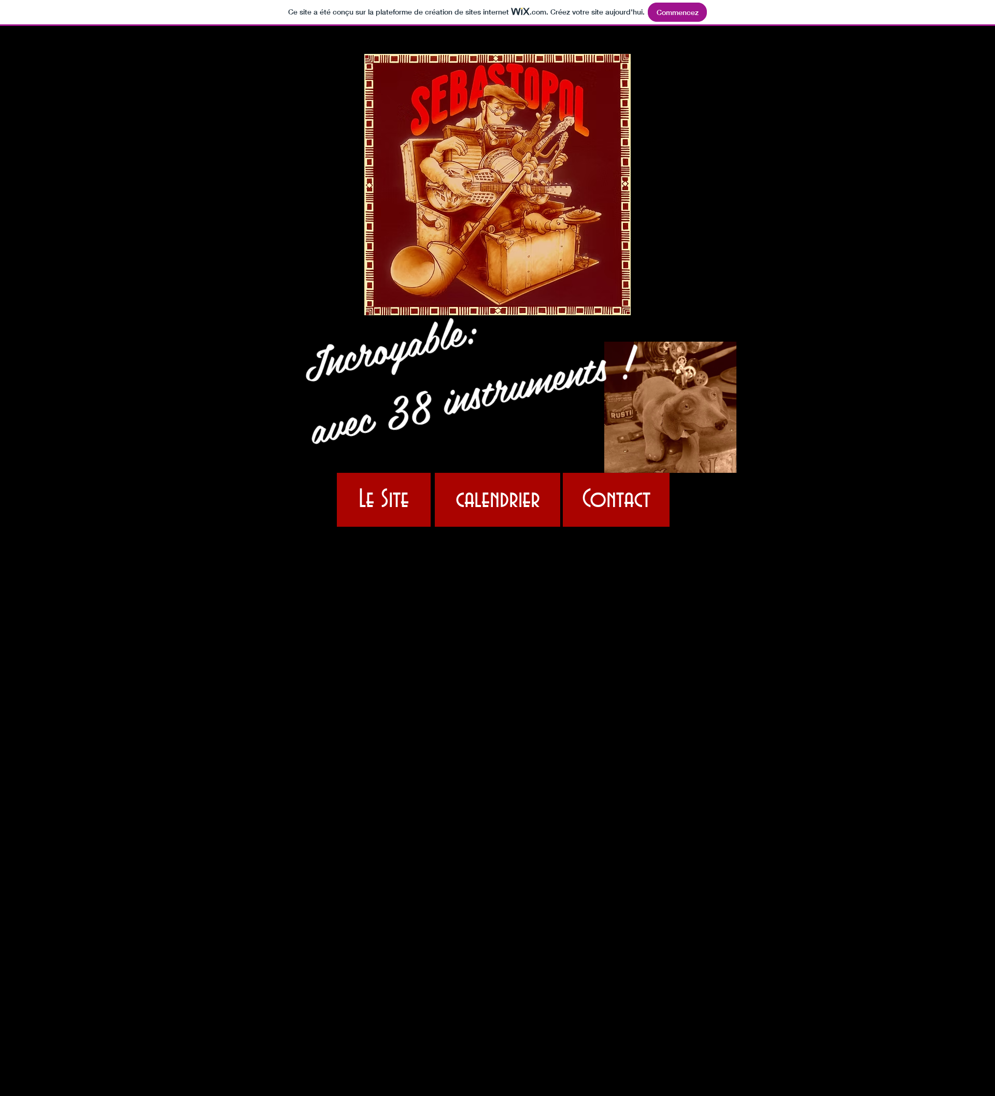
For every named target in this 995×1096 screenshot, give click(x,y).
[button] (733, 407)
